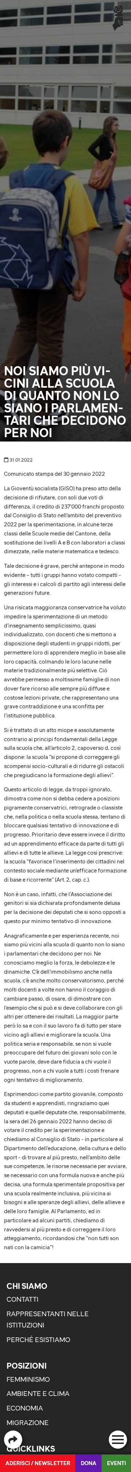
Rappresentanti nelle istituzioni (48, 1319)
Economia (25, 1408)
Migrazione (28, 1422)
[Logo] (117, 17)
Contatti (23, 1299)
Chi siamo (27, 1286)
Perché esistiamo (38, 1339)
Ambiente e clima (38, 1393)
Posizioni (27, 1366)
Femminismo (28, 1379)
